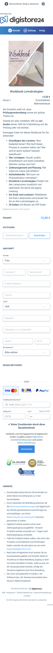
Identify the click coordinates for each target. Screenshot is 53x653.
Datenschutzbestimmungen (22, 506)
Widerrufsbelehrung (26, 443)
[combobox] (26, 318)
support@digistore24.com (19, 549)
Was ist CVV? (44, 411)
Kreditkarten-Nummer (12, 400)
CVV (29, 412)
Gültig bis (7, 411)
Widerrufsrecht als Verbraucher (21, 517)
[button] (44, 260)
